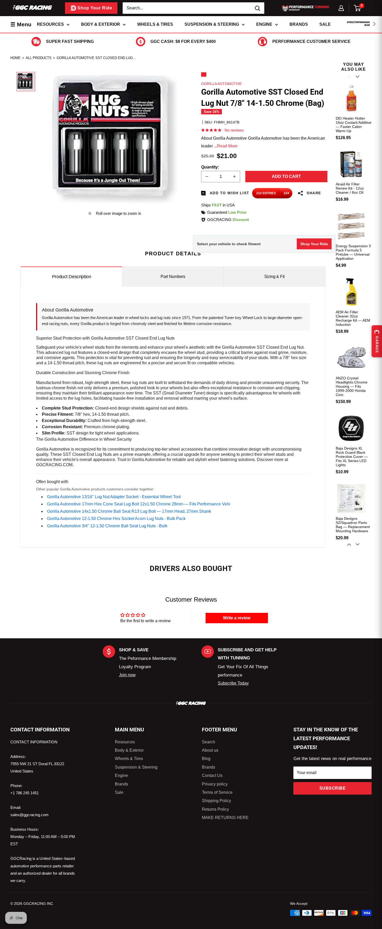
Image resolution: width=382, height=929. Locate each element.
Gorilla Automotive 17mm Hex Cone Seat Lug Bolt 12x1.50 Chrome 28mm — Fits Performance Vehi (138, 504)
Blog (206, 758)
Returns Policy (215, 809)
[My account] (341, 8)
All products (38, 58)
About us (210, 750)
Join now (127, 675)
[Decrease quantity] (206, 176)
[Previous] (349, 76)
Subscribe (332, 788)
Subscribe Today (233, 683)
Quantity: (210, 167)
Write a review (236, 618)
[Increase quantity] (234, 176)
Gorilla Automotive (221, 84)
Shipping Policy (216, 800)
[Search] (257, 8)
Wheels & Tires (155, 24)
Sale (325, 24)
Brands (298, 24)
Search (208, 742)
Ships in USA (218, 205)
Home (15, 58)
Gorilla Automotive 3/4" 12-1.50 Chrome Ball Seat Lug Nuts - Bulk (107, 526)
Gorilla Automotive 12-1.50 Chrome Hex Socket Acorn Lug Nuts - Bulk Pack (116, 518)
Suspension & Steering (212, 24)
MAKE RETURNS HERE (225, 817)
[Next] (358, 544)
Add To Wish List (228, 193)
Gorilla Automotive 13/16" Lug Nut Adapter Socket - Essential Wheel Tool (114, 497)
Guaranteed (226, 212)
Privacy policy (215, 784)
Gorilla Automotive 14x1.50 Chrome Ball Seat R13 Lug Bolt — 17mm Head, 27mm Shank (129, 511)
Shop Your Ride (314, 244)
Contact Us (212, 775)
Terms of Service (217, 792)
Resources (50, 24)
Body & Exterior (100, 24)
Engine (264, 24)
